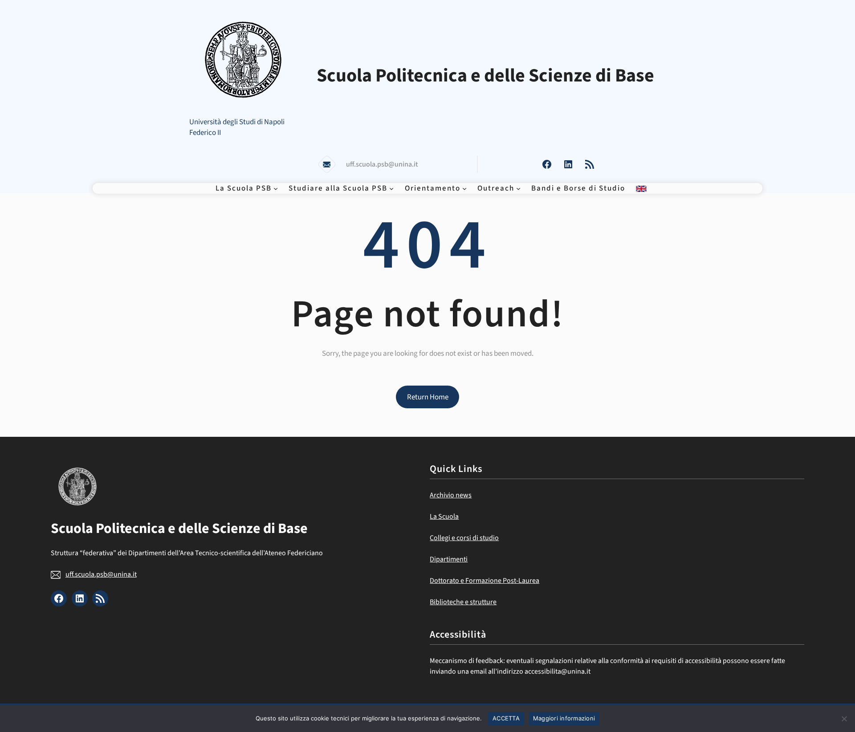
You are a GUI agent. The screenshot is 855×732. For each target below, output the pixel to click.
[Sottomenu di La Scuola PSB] (275, 188)
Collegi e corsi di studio (464, 538)
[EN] (641, 188)
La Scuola (444, 516)
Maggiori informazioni (564, 718)
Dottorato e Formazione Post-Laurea (484, 581)
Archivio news (451, 495)
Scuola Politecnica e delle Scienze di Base (485, 75)
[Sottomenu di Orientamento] (464, 188)
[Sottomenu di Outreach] (518, 188)
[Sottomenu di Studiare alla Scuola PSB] (391, 188)
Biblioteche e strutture (463, 602)
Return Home (427, 397)
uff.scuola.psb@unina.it (101, 574)
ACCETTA (506, 718)
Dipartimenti (449, 559)
